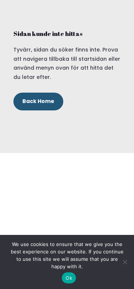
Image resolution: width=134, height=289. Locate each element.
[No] (124, 262)
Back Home (38, 101)
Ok (69, 278)
